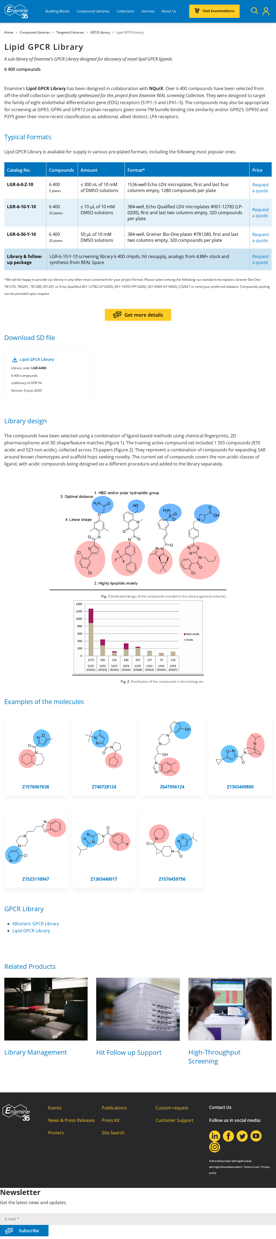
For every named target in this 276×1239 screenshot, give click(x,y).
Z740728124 (104, 787)
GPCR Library (24, 908)
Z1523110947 (35, 879)
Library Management (35, 1052)
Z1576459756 (172, 879)
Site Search (113, 1133)
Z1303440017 (104, 879)
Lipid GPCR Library (31, 931)
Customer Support (175, 1120)
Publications (114, 1108)
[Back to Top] (265, 1228)
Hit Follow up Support (129, 1052)
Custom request (172, 1108)
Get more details (144, 315)
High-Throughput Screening (214, 1056)
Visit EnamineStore (218, 10)
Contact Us (220, 1107)
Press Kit (111, 1120)
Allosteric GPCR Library (35, 924)
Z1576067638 (35, 787)
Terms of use (251, 1167)
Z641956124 (172, 787)
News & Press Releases (71, 1120)
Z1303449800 (240, 787)
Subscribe (29, 1231)
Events (55, 1108)
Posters (56, 1133)
